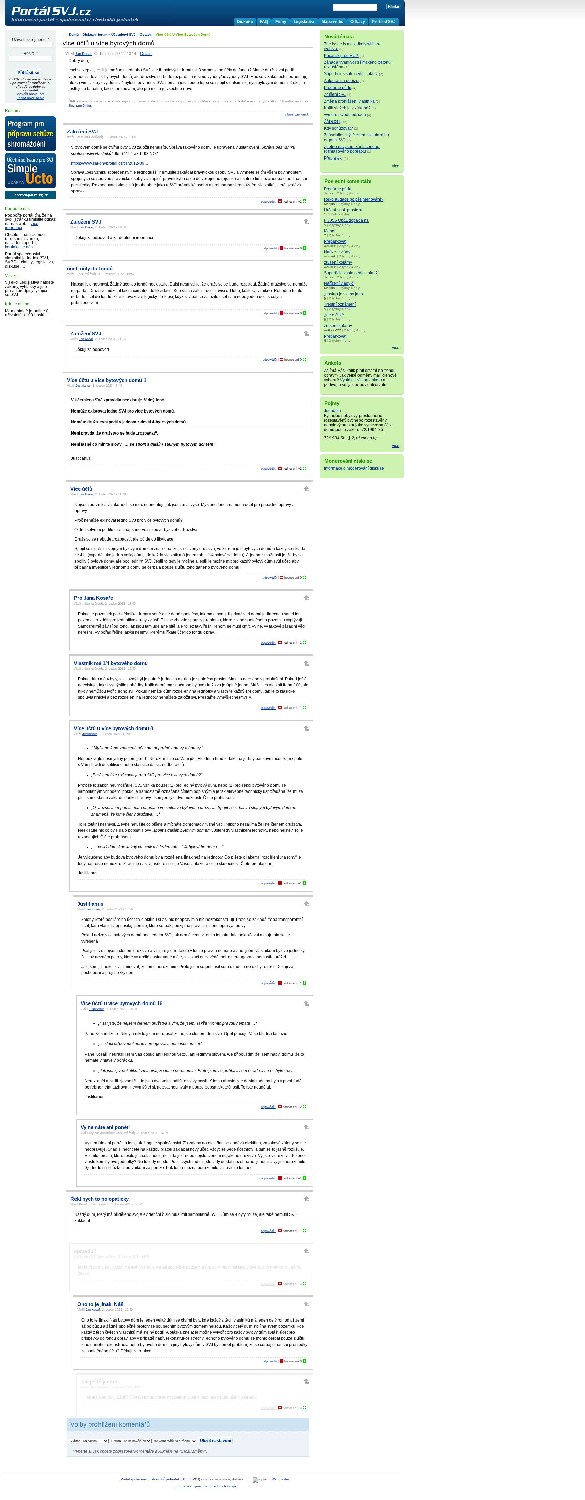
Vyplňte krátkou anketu (361, 380)
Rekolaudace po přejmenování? (353, 199)
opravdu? (85, 1251)
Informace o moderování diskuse (354, 468)
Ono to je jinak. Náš (100, 1304)
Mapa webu (332, 21)
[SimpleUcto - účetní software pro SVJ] (30, 171)
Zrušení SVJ (335, 94)
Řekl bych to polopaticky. (100, 1199)
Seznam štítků (80, 105)
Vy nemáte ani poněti (105, 1127)
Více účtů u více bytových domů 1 (106, 380)
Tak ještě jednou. (100, 1382)
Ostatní (146, 34)
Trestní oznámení (340, 304)
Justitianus (83, 385)
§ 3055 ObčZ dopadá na (346, 220)
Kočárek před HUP (341, 55)
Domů (74, 34)
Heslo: (30, 53)
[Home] (89, 21)
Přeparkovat (335, 241)
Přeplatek (333, 158)
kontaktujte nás (19, 247)
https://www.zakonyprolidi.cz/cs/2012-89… (109, 163)
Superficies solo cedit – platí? (351, 73)
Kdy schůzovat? (338, 128)
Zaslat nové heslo (30, 98)
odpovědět (268, 201)
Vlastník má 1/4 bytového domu (111, 663)
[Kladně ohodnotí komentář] (304, 201)
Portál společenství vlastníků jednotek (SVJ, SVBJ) (160, 1479)
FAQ (264, 21)
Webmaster (280, 1479)
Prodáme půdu (337, 87)
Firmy (280, 21)
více (395, 166)
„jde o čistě (334, 315)
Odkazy (357, 21)
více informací (21, 225)
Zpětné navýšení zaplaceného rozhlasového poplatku (352, 149)
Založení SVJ (82, 131)
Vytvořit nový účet (30, 94)
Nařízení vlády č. (339, 283)
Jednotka (332, 410)
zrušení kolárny (338, 262)
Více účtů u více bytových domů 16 (121, 1003)
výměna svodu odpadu (345, 114)
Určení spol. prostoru (343, 210)
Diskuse (245, 21)
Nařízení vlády (337, 252)
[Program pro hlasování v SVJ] (30, 134)
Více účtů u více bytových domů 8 (113, 728)
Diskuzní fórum (95, 34)
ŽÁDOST (332, 121)
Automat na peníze (341, 80)
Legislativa (304, 21)
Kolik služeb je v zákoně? (347, 108)
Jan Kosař (83, 53)
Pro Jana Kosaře (93, 598)
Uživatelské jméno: (30, 40)
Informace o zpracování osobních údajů (205, 1486)
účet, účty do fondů (90, 268)
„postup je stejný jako (343, 294)
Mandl (329, 231)
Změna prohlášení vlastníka (349, 101)
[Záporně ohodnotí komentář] (280, 201)
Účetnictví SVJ (123, 34)
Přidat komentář (296, 115)
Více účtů (81, 489)
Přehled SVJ (384, 21)
